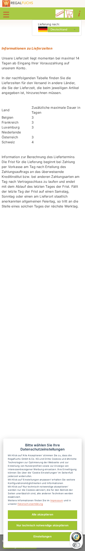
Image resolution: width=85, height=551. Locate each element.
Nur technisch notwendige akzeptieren (42, 525)
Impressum (56, 500)
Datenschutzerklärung (30, 503)
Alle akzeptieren (42, 514)
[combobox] (63, 29)
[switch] (76, 545)
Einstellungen (42, 536)
